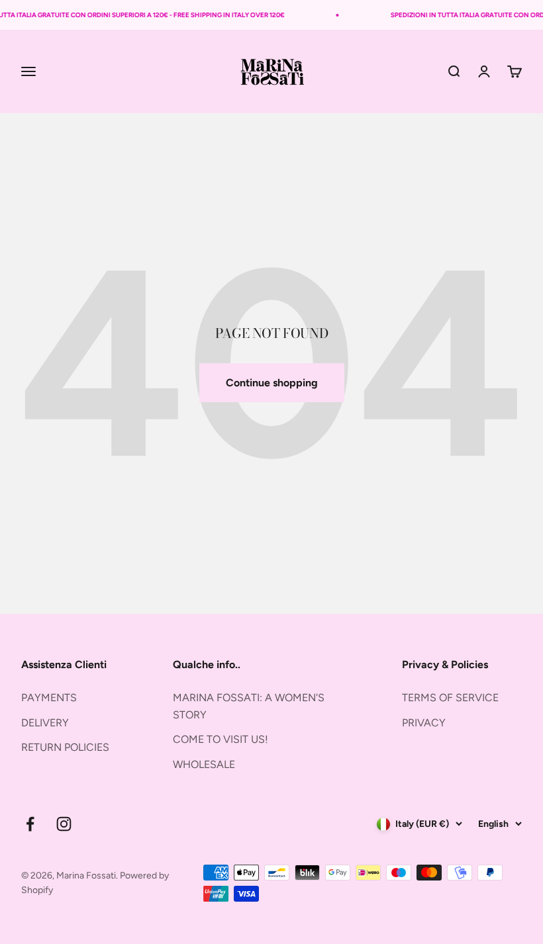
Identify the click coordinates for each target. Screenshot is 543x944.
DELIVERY (45, 722)
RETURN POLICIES (65, 747)
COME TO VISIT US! (220, 739)
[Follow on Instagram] (64, 824)
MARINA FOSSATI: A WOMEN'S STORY (248, 706)
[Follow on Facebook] (30, 824)
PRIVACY (424, 722)
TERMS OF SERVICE (450, 697)
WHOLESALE (204, 764)
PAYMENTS (49, 697)
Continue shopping (272, 382)
